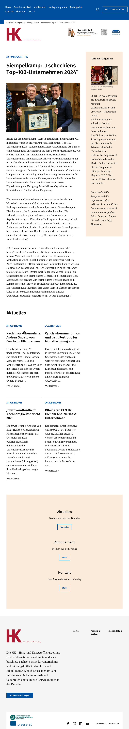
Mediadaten (40, 7)
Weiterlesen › (13, 385)
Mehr (64, 557)
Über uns (21, 11)
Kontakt (9, 11)
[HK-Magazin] (34, 34)
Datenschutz (100, 723)
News (8, 7)
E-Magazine (76, 7)
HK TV (31, 11)
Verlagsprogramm (58, 7)
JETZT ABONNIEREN (114, 9)
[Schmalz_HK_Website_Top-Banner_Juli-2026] (93, 32)
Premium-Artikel (22, 7)
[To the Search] (97, 9)
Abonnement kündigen (19, 695)
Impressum (114, 723)
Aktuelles (65, 527)
